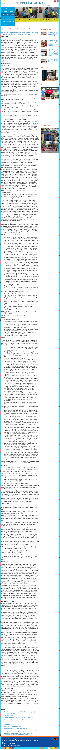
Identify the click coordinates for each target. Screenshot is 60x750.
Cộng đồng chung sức (9, 21)
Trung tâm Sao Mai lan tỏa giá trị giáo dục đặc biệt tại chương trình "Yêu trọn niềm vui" (53, 43)
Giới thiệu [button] (6, 8)
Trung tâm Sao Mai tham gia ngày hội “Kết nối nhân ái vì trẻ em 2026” (53, 61)
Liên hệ (5, 24)
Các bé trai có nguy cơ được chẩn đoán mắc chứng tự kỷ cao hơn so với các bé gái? (20, 712)
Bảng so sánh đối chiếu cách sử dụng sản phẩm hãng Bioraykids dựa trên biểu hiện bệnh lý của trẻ (18, 733)
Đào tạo (5, 18)
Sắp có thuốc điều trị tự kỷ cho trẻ (13, 722)
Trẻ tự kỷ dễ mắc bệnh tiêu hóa (12, 726)
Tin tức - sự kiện (8, 11)
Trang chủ (4, 29)
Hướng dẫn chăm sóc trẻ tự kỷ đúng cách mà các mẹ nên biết (20, 731)
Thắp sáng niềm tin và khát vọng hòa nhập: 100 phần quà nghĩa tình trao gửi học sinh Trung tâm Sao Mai (53, 52)
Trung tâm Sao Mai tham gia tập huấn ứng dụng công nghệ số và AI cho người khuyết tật (53, 34)
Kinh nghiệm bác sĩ (25, 29)
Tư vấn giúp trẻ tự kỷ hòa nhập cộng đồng (15, 728)
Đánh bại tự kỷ (8, 724)
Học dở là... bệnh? (9, 715)
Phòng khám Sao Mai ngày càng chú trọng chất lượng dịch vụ (20, 720)
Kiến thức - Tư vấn (13, 29)
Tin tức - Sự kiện (46, 29)
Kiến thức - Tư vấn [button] (8, 14)
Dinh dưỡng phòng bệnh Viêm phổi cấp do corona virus (19, 717)
